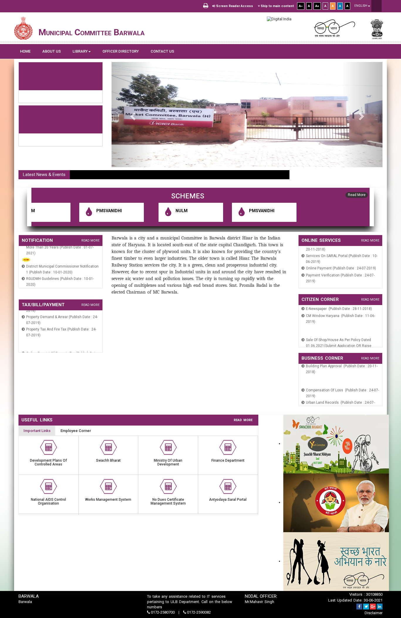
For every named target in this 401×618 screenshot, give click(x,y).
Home (25, 51)
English (361, 5)
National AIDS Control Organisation (48, 501)
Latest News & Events (44, 174)
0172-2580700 (163, 612)
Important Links (36, 430)
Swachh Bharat (108, 460)
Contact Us (162, 51)
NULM (158, 210)
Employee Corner (75, 430)
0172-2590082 (198, 612)
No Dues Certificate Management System (168, 501)
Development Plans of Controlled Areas (48, 462)
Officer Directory (120, 51)
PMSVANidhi (85, 210)
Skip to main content (277, 6)
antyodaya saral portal (228, 500)
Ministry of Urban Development (168, 462)
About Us (51, 51)
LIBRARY (80, 51)
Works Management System (108, 500)
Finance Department (228, 460)
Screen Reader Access (234, 6)
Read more (90, 240)
